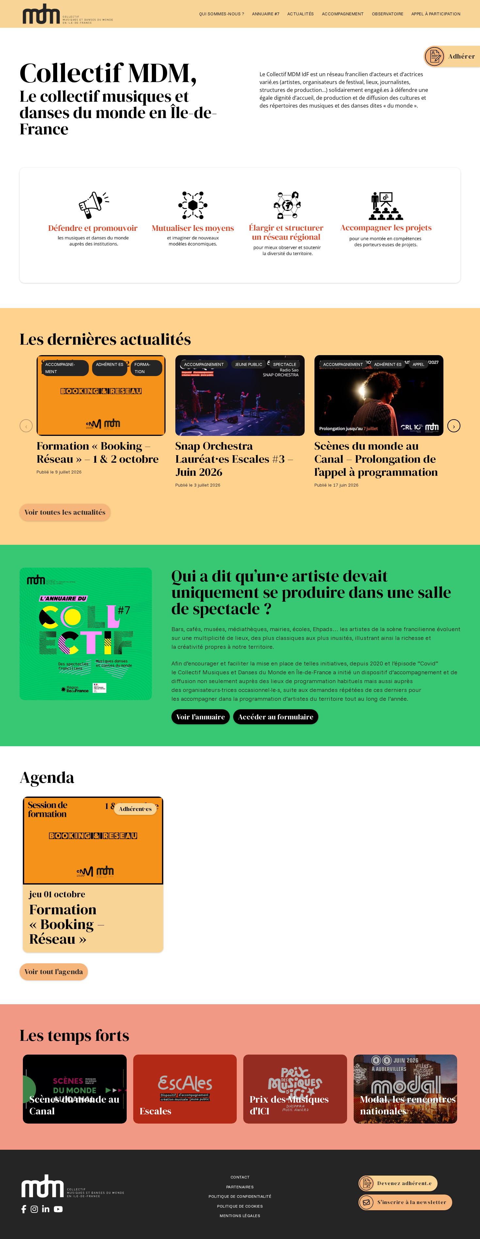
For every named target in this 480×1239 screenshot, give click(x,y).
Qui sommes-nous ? (222, 13)
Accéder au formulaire (275, 717)
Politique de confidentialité (240, 1196)
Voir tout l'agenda (53, 971)
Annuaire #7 (266, 13)
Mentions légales (240, 1215)
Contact (240, 1177)
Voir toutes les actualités (64, 512)
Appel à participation (436, 13)
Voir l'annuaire (200, 717)
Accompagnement (343, 13)
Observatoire (388, 13)
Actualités (300, 13)
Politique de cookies (240, 1206)
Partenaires (240, 1187)
